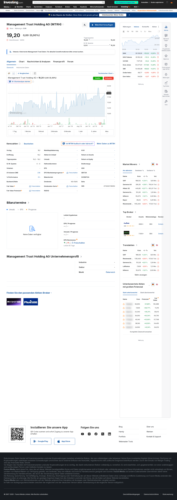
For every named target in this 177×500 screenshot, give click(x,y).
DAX (124, 53)
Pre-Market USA (50, 10)
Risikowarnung (168, 494)
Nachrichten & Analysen (38, 61)
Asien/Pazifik (125, 10)
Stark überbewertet (147, 292)
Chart (21, 61)
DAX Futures (127, 57)
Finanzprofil (59, 61)
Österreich (110, 272)
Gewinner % (139, 170)
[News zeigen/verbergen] (35, 73)
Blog (120, 427)
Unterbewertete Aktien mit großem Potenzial (134, 285)
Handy (121, 432)
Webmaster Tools (126, 441)
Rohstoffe (145, 27)
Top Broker (128, 212)
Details (160, 224)
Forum (70, 61)
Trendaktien (128, 245)
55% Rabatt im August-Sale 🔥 (126, 2)
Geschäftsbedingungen (131, 494)
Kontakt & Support (154, 437)
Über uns (150, 427)
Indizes (136, 27)
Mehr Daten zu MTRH (106, 144)
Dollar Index (127, 73)
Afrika (134, 10)
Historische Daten (22, 67)
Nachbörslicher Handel (65, 10)
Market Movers (130, 164)
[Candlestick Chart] (9, 73)
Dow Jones (127, 65)
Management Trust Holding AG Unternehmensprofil (43, 256)
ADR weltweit (79, 10)
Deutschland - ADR (92, 10)
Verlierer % (151, 170)
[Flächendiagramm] (13, 73)
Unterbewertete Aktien (165, 10)
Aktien (8, 10)
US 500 (125, 61)
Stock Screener (112, 7)
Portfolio (122, 437)
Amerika (103, 10)
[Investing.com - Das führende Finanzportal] (13, 2)
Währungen (127, 27)
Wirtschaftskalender (97, 7)
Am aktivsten (127, 170)
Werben (150, 432)
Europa (110, 10)
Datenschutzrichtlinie (151, 494)
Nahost (117, 10)
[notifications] (167, 2)
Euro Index (126, 76)
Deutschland (30, 10)
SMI (124, 69)
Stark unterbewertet (130, 292)
